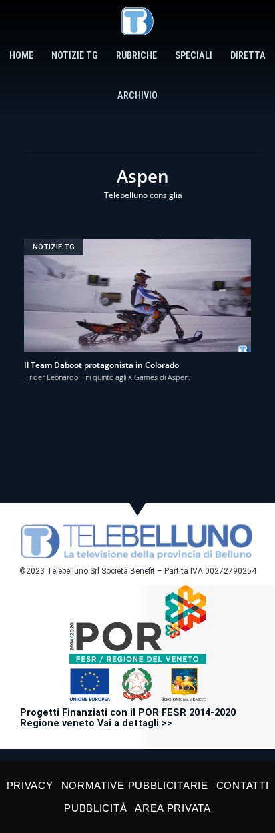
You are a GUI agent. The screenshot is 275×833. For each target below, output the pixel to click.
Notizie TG (74, 55)
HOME (21, 55)
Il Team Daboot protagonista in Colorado (101, 365)
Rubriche (136, 55)
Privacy (30, 785)
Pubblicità (95, 808)
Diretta (248, 55)
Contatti (242, 785)
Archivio (137, 95)
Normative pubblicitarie (134, 785)
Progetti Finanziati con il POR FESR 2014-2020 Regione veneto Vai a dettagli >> (128, 718)
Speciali (193, 55)
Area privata (172, 808)
